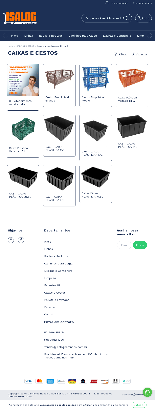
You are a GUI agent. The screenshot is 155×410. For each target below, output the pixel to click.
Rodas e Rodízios (51, 35)
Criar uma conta (142, 3)
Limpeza (143, 35)
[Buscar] (127, 18)
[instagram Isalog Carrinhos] (11, 240)
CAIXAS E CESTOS (25, 46)
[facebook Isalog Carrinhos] (21, 240)
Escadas (50, 307)
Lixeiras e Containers (117, 35)
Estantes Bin (52, 285)
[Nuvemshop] (134, 395)
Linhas (28, 35)
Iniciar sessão (119, 3)
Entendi (139, 405)
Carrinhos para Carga (83, 35)
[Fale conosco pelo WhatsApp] (147, 392)
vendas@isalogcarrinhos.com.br (65, 347)
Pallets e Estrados (56, 299)
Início (14, 35)
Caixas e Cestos (55, 292)
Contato (49, 314)
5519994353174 (54, 332)
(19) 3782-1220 (54, 339)
